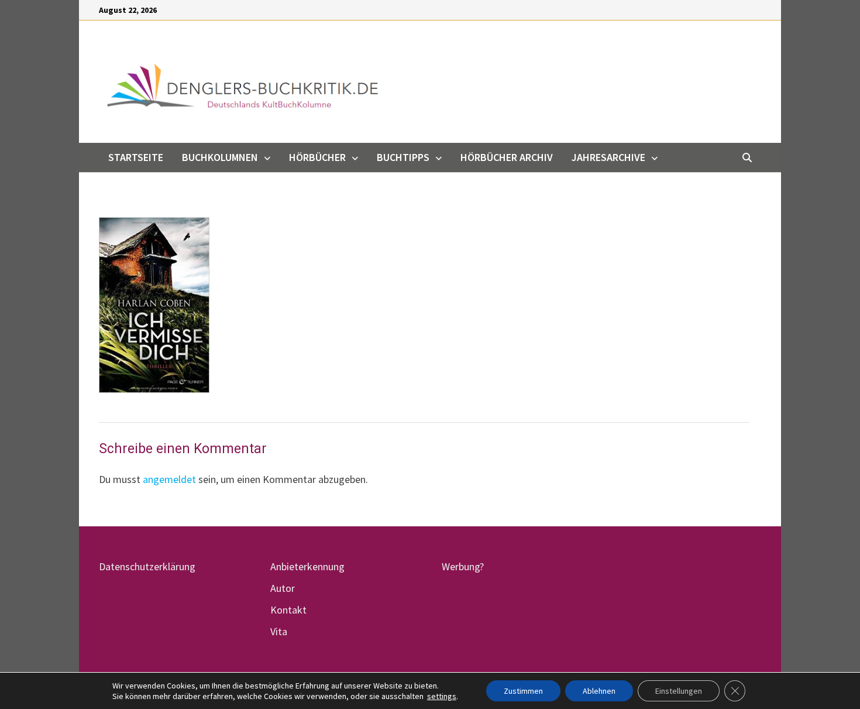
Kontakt (288, 609)
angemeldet (169, 479)
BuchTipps (403, 157)
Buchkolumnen (220, 157)
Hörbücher (317, 157)
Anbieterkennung (307, 566)
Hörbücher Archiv (506, 157)
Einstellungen (678, 691)
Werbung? (463, 566)
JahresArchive (608, 157)
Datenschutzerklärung (147, 566)
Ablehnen (599, 691)
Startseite (135, 157)
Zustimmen (523, 691)
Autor (282, 588)
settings (441, 696)
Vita (278, 631)
